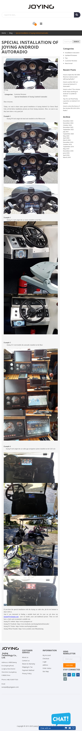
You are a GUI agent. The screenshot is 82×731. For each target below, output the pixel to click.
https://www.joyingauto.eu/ (24, 621)
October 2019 (67, 144)
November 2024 (68, 123)
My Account (47, 655)
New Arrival (68, 63)
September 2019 (68, 147)
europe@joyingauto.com (10, 687)
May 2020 (66, 136)
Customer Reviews (20, 94)
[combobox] (41, 15)
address (45, 665)
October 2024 (67, 125)
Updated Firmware (71, 55)
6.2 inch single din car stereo (20, 220)
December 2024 (68, 121)
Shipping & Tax (27, 667)
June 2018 (66, 153)
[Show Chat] (66, 728)
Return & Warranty (28, 664)
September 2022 (68, 129)
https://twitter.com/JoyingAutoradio (26, 626)
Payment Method (28, 670)
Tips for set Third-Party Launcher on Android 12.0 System (71, 101)
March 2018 (66, 157)
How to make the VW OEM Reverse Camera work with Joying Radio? (71, 77)
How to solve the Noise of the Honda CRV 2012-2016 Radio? (71, 108)
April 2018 (66, 155)
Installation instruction (72, 53)
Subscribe (69, 665)
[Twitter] (65, 674)
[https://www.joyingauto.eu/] (41, 7)
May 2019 (66, 149)
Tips (66, 58)
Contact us (26, 661)
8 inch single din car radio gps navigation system (25, 449)
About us (25, 657)
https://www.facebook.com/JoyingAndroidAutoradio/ (33, 624)
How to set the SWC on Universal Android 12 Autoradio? (70, 84)
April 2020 (66, 138)
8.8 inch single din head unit (19, 118)
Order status (47, 668)
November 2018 (68, 151)
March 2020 (66, 140)
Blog (11, 33)
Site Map (46, 671)
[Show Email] (69, 728)
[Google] (69, 674)
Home (4, 33)
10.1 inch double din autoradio (20, 345)
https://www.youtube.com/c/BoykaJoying (31, 629)
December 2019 (68, 142)
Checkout (46, 659)
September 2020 (68, 134)
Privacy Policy (26, 673)
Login (44, 662)
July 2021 (66, 132)
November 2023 (68, 127)
